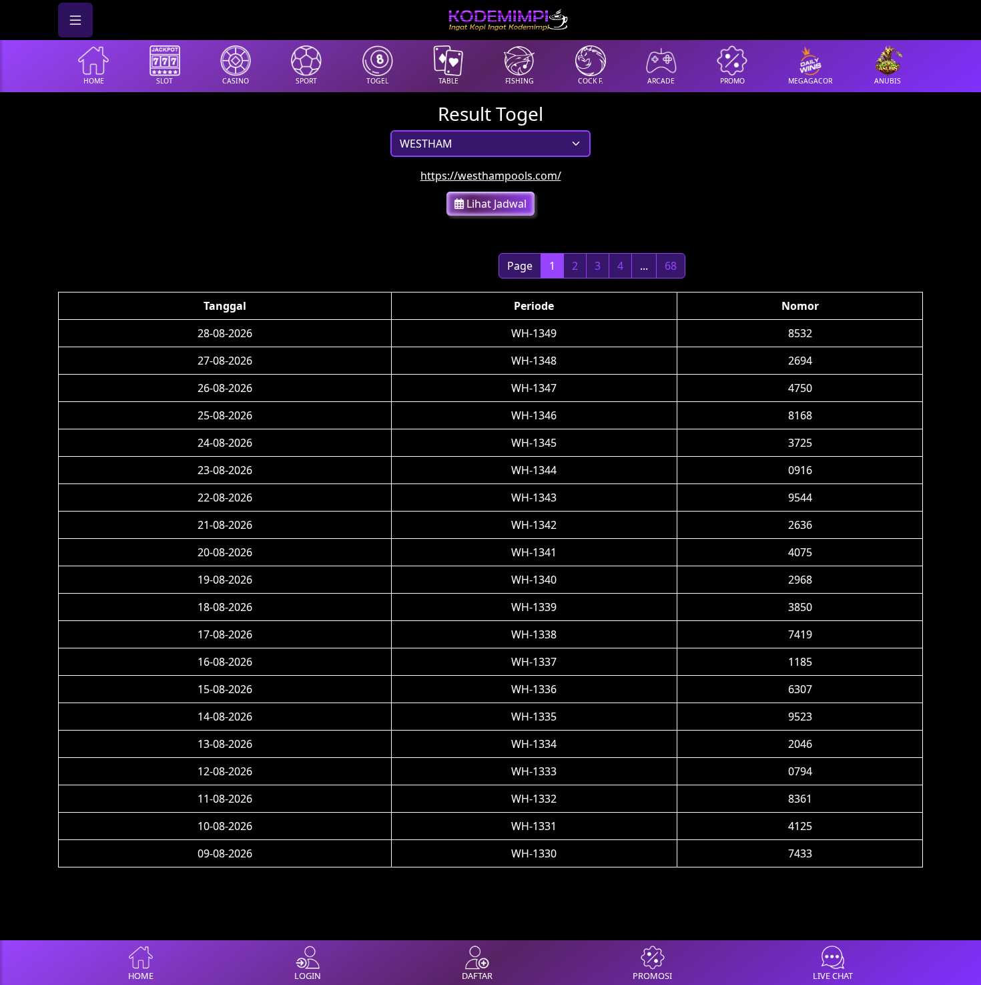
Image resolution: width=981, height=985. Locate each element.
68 (671, 265)
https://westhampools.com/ (490, 175)
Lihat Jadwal (495, 203)
